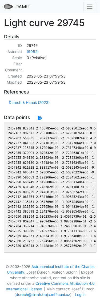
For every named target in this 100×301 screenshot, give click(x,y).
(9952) (33, 51)
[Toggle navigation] (89, 6)
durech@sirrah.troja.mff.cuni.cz (43, 294)
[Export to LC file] (40, 117)
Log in (80, 294)
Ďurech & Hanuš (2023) (29, 102)
